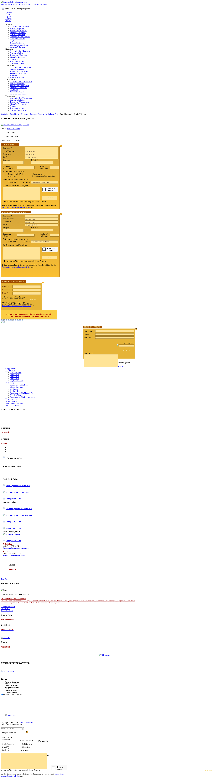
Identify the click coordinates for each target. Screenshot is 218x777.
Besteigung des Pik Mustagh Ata (21, 393)
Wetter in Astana (11, 685)
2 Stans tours (14, 379)
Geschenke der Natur (17, 39)
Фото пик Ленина (37, 114)
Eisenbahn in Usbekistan (19, 45)
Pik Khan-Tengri (16, 395)
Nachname (6, 290)
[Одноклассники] (9, 321)
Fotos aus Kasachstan (17, 78)
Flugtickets (14, 41)
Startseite (4, 114)
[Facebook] (2, 321)
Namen (5, 287)
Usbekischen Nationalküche (20, 37)
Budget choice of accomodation (43, 176)
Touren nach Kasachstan (19, 71)
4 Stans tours (14, 375)
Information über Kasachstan (20, 67)
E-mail (5, 293)
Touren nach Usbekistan (18, 31)
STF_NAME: (89, 331)
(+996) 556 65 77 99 (13, 522)
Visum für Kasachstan (18, 73)
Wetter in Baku (12, 692)
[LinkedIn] (18, 321)
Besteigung (9, 383)
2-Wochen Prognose (16, 694)
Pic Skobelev (14, 391)
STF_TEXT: (88, 353)
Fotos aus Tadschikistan (18, 94)
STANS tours (10, 371)
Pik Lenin (24, 114)
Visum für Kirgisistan (17, 57)
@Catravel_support (13, 534)
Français (8, 19)
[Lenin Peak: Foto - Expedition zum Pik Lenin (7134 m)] (15, 125)
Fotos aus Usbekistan (17, 47)
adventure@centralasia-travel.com (34, 4)
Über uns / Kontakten (13, 405)
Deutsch (8, 21)
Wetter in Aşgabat (12, 689)
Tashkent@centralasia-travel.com (16, 548)
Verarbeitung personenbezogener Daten (16, 207)
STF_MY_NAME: (89, 337)
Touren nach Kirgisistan (18, 55)
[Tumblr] (20, 321)
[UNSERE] (5, 638)
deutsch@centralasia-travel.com (18, 486)
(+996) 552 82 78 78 (13, 528)
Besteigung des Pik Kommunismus (22, 397)
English (8, 15)
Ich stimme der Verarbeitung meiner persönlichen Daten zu (25, 202)
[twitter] (11, 321)
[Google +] (16, 321)
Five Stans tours (15, 373)
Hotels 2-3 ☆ (13, 176)
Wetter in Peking (11, 690)
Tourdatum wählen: (7, 235)
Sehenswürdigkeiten (17, 29)
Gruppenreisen (10, 369)
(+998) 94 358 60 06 (13, 499)
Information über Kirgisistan (20, 51)
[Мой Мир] (6, 321)
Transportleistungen (17, 43)
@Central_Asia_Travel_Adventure (19, 515)
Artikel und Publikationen (14, 403)
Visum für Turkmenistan (18, 104)
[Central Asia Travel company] (14, 2)
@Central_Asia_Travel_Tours (17, 492)
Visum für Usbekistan (18, 33)
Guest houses (37, 174)
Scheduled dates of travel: (8, 167)
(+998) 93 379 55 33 (13, 541)
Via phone (27, 182)
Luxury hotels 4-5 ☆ (15, 174)
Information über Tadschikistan (21, 82)
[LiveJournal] (13, 321)
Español (8, 17)
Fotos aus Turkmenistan (18, 110)
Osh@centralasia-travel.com (14, 555)
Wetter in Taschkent (12, 682)
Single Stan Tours (16, 381)
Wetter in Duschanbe (11, 687)
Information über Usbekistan (20, 27)
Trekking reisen (11, 399)
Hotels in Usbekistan (17, 35)
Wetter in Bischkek (11, 684)
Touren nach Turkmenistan (19, 102)
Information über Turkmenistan (21, 98)
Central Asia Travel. (26, 723)
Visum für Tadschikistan (18, 88)
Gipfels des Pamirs (16, 387)
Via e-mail (12, 182)
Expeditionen (14, 114)
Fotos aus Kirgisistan (17, 63)
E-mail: (86, 334)
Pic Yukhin (14, 389)
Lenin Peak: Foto (52, 114)
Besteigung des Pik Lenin (19, 385)
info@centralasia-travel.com (11, 4)
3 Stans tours (14, 377)
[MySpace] (22, 321)
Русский (8, 12)
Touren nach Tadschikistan (19, 86)
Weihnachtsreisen (11, 401)
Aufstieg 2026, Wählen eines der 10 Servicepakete (30, 603)
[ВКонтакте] (4, 321)
